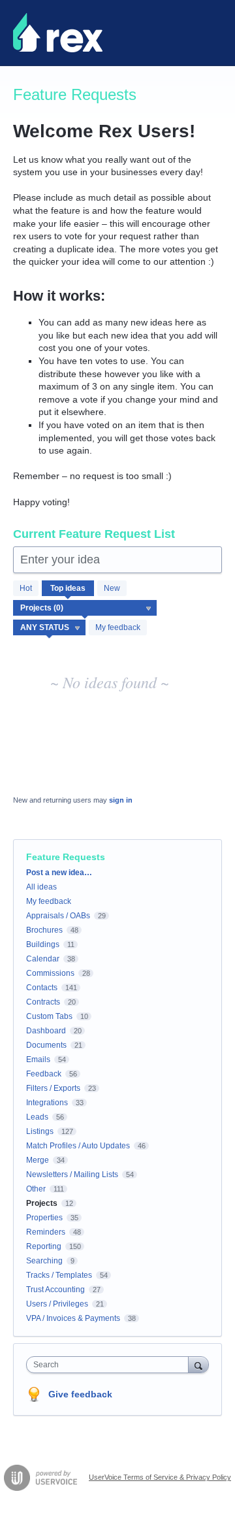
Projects (41, 1203)
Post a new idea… (59, 872)
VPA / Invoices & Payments (73, 1318)
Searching (44, 1260)
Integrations (47, 1102)
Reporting (43, 1246)
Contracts (43, 1002)
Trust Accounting (55, 1289)
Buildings (42, 944)
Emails (38, 1059)
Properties (44, 1217)
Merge (37, 1160)
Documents (46, 1045)
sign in (121, 800)
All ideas (41, 887)
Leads (37, 1117)
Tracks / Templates (59, 1275)
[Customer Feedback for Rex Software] (57, 32)
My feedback (117, 627)
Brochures (44, 930)
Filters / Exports (53, 1088)
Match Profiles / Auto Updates (78, 1145)
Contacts (41, 987)
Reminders (45, 1232)
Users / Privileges (57, 1304)
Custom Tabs (49, 1016)
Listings (40, 1131)
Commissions (50, 973)
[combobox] (110, 1364)
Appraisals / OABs (58, 915)
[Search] (198, 1364)
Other (36, 1188)
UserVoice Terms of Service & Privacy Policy (160, 1477)
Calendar (42, 958)
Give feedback (80, 1394)
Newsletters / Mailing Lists (72, 1174)
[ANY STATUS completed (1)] (50, 627)
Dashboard (46, 1030)
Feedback (43, 1073)
